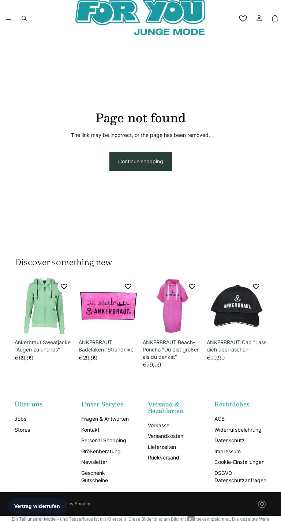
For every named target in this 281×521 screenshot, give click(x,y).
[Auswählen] (63, 324)
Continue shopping (140, 161)
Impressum (227, 451)
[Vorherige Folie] (23, 306)
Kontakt (90, 430)
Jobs (20, 419)
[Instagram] (262, 504)
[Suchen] (24, 18)
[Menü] (8, 18)
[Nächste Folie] (66, 306)
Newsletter (94, 462)
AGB (219, 419)
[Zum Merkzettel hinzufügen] (64, 286)
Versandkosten (165, 436)
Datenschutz (229, 440)
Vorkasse (158, 425)
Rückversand (163, 457)
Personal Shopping (103, 440)
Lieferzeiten (162, 447)
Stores (22, 430)
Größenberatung (101, 451)
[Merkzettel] (243, 18)
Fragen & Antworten (105, 419)
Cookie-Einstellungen (239, 462)
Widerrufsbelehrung (238, 430)
